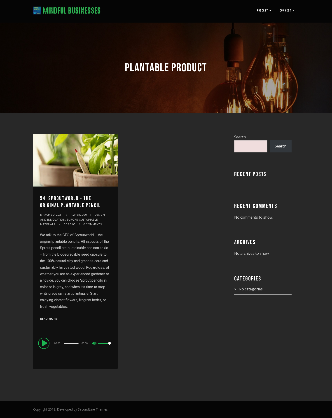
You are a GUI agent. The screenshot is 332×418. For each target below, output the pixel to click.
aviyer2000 (79, 215)
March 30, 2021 (51, 215)
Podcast (262, 10)
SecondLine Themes (93, 409)
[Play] (44, 343)
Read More (48, 319)
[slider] (104, 347)
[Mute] (94, 343)
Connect (285, 10)
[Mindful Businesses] (67, 11)
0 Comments (92, 224)
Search (240, 136)
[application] (75, 343)
